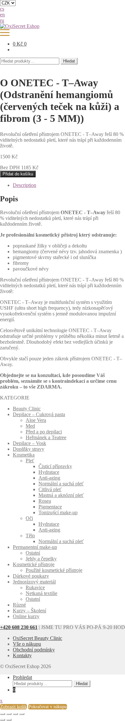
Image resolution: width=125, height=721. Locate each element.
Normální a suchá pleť (61, 483)
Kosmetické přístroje (33, 564)
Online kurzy (26, 616)
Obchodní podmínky (34, 649)
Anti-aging (49, 478)
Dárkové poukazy (31, 576)
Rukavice (35, 587)
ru (2, 20)
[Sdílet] (9, 714)
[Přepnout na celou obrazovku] (15, 714)
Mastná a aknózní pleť (61, 495)
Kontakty (22, 655)
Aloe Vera (36, 420)
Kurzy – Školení (29, 610)
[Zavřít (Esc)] (2, 714)
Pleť (30, 460)
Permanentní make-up (35, 547)
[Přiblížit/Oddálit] (21, 714)
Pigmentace (50, 506)
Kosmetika (24, 454)
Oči (29, 518)
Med (30, 426)
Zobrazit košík (13, 706)
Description (24, 185)
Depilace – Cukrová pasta (39, 414)
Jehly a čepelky (41, 558)
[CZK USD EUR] (62, 3)
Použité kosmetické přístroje (54, 570)
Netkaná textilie (41, 593)
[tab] (69, 185)
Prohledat (22, 677)
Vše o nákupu (27, 644)
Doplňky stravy (28, 449)
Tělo (30, 535)
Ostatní (33, 553)
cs (2, 9)
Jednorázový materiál (34, 581)
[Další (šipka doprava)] (9, 720)
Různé (19, 605)
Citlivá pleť (50, 489)
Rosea (44, 501)
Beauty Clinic (27, 408)
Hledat (69, 61)
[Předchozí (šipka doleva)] (2, 720)
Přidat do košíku (18, 174)
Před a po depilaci (44, 431)
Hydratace (48, 472)
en (2, 14)
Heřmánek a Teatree (46, 437)
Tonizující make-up (58, 512)
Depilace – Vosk (29, 443)
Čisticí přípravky (55, 466)
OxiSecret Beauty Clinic (37, 638)
